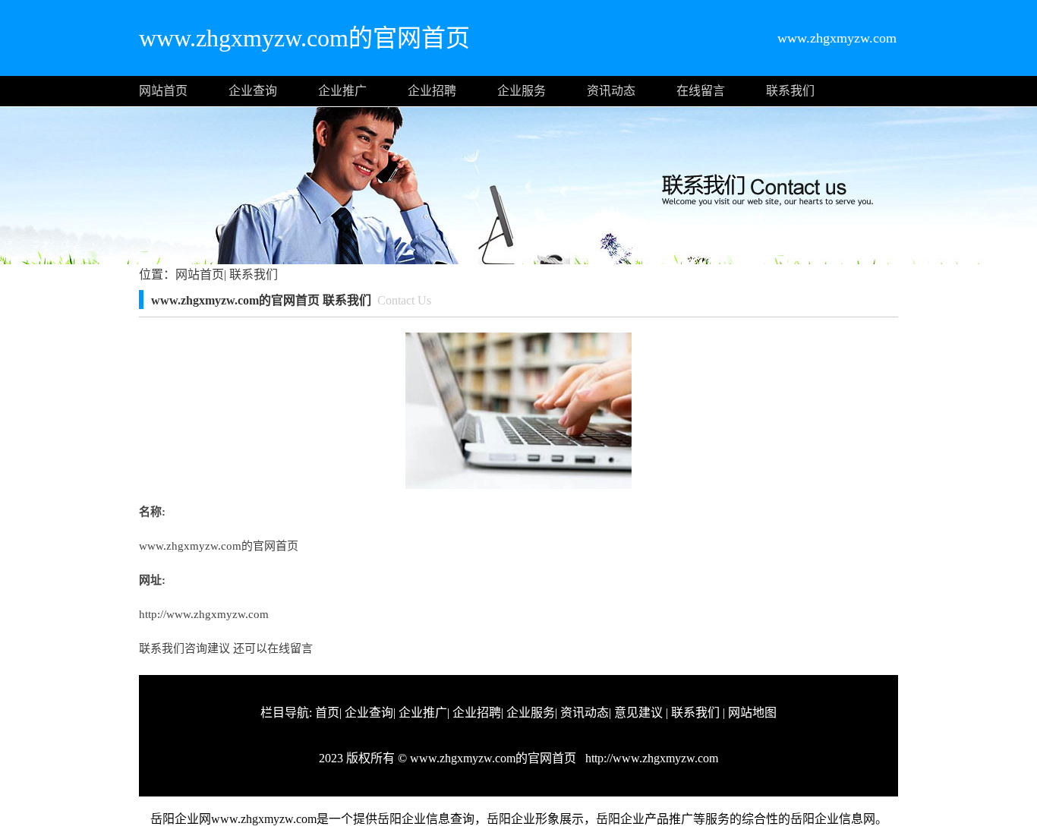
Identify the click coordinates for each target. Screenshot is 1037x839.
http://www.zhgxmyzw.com (204, 614)
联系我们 (790, 90)
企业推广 (342, 90)
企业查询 (253, 90)
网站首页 (163, 90)
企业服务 (521, 90)
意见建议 (638, 712)
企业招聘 (432, 90)
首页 (327, 712)
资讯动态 (611, 90)
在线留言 (700, 90)
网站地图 (752, 712)
